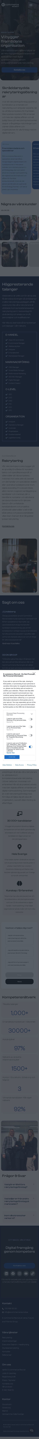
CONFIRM (12, 757)
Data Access (19, 765)
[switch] (30, 719)
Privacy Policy (32, 765)
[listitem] (19, 714)
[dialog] (19, 719)
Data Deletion (7, 765)
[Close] (35, 674)
